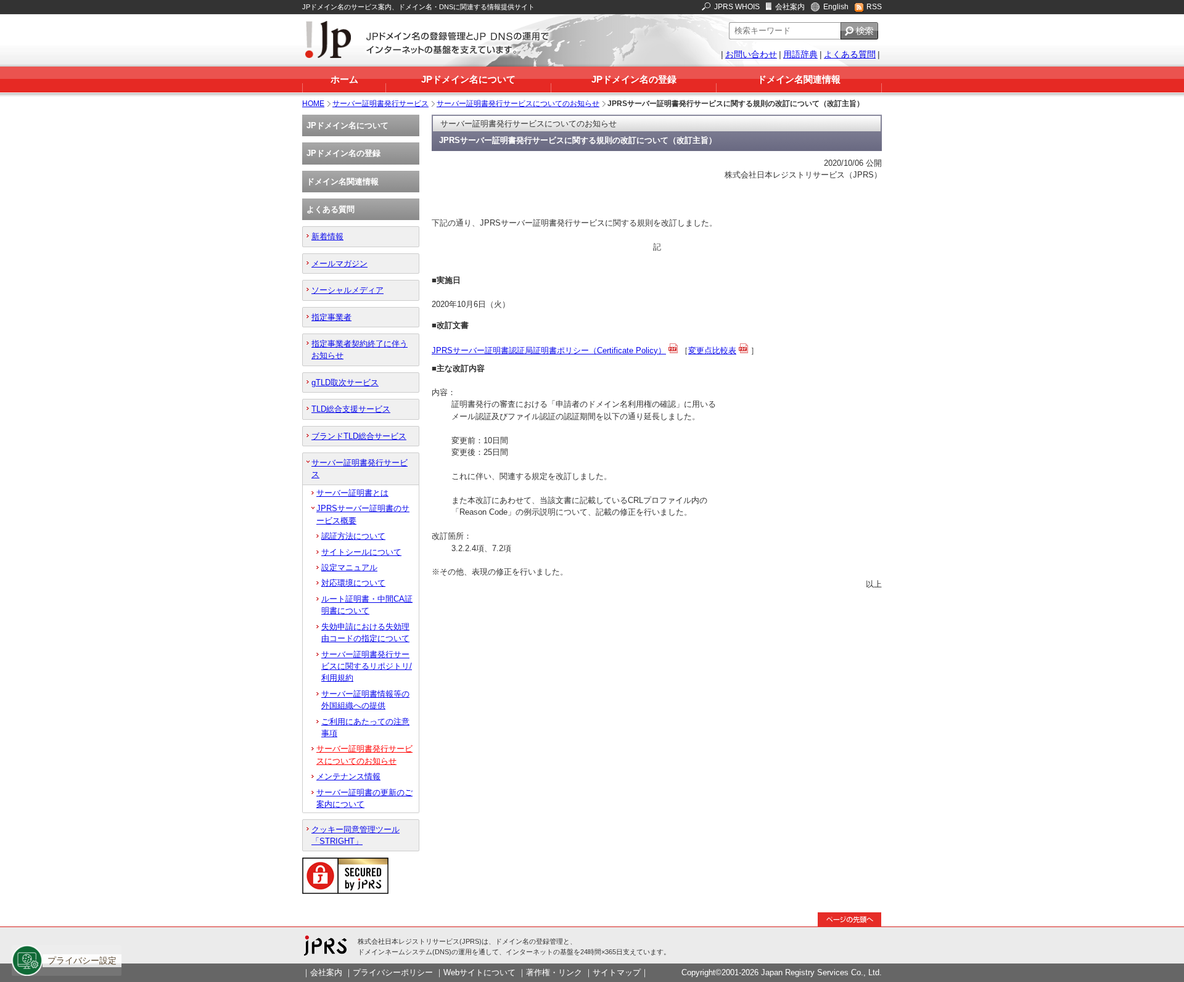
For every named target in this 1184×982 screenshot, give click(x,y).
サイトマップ (617, 972)
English (836, 6)
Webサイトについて (479, 972)
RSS (874, 6)
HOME (313, 103)
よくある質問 (850, 54)
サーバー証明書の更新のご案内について (364, 798)
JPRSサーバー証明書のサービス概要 (362, 514)
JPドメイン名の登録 (633, 79)
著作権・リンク (554, 972)
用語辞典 (800, 54)
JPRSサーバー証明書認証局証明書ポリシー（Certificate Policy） (549, 350)
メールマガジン (339, 263)
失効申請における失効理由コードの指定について (365, 632)
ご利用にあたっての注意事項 (365, 727)
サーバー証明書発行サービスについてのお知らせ (518, 103)
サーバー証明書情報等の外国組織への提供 (365, 699)
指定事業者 (331, 317)
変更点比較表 (712, 350)
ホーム (344, 79)
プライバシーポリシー (393, 972)
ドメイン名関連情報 (799, 79)
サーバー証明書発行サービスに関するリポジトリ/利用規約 (366, 666)
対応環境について (353, 582)
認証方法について (353, 536)
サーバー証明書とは (352, 492)
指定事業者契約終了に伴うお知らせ (359, 349)
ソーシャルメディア (347, 290)
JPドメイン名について (468, 79)
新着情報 (327, 236)
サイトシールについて (361, 552)
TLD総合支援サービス (350, 409)
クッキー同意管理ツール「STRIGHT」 (355, 835)
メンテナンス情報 (348, 776)
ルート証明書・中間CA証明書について (367, 604)
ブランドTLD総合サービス (358, 436)
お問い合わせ (751, 54)
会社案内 (790, 6)
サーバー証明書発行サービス (380, 103)
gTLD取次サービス (345, 382)
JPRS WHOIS (737, 6)
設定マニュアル (349, 567)
